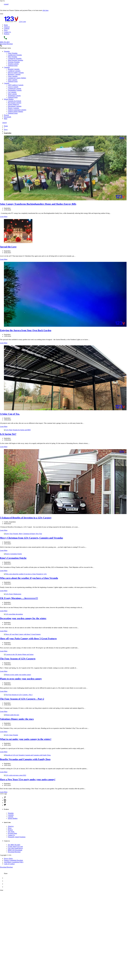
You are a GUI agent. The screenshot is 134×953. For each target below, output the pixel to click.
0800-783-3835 (5, 42)
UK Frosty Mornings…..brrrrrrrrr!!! (19, 598)
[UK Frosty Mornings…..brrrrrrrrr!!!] (12, 594)
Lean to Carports (13, 87)
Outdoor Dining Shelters (15, 111)
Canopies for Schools (14, 101)
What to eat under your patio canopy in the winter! (25, 739)
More (5, 118)
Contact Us (7, 32)
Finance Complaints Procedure (13, 860)
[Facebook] (5, 798)
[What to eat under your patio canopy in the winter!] (11, 735)
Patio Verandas (12, 56)
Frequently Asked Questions (16, 837)
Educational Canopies (14, 106)
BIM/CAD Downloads (15, 850)
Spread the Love (8, 246)
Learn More (3, 216)
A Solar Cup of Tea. (10, 414)
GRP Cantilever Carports (15, 85)
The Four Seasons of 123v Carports (17, 658)
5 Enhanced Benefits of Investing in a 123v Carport (25, 517)
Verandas (7, 51)
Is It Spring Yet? (8, 434)
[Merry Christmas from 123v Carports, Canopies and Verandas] (23, 533)
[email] (5, 881)
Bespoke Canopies (13, 69)
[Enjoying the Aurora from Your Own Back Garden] (65, 326)
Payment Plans (12, 833)
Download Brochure (6, 44)
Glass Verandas (12, 53)
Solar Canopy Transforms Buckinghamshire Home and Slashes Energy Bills (38, 204)
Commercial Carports (14, 88)
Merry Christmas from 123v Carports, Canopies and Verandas (31, 538)
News (6, 30)
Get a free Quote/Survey (15, 848)
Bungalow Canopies (14, 74)
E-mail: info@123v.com (15, 846)
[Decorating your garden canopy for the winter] (13, 614)
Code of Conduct (9, 864)
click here (45, 10)
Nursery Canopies (13, 108)
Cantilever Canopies (14, 71)
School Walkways (13, 104)
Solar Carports (12, 94)
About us (7, 27)
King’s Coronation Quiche (13, 558)
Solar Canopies (12, 79)
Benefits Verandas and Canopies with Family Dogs (25, 759)
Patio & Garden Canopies (16, 72)
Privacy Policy (8, 858)
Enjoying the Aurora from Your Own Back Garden (25, 330)
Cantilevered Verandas (15, 55)
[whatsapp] (5, 887)
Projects (6, 115)
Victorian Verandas (14, 62)
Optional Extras (13, 65)
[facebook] (5, 878)
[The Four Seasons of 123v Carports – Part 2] (18, 694)
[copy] (5, 884)
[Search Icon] (1, 46)
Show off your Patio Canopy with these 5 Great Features (28, 638)
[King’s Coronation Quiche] (13, 554)
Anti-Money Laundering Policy (13, 862)
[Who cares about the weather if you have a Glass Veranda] (25, 574)
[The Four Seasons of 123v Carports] (18, 654)
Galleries (6, 28)
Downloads (7, 117)
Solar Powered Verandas (15, 60)
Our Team (11, 831)
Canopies (7, 67)
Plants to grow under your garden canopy (21, 678)
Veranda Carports (13, 64)
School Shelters (9, 99)
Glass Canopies (12, 76)
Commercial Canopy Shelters (17, 78)
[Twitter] (5, 805)
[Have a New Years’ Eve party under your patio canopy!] (15, 775)
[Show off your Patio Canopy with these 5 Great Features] (22, 634)
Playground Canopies (14, 102)
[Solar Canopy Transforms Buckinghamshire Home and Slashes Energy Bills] (65, 200)
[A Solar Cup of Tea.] (65, 410)
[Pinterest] (5, 803)
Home (6, 25)
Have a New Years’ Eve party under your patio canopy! (27, 779)
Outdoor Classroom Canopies (17, 110)
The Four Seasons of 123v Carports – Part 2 (22, 699)
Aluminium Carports (14, 95)
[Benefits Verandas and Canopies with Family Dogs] (27, 755)
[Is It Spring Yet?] (17, 430)
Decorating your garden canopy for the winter (23, 618)
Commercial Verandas (14, 58)
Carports (6, 83)
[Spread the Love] (18, 242)
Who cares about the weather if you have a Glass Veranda (29, 578)
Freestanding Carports (14, 90)
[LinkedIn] (5, 800)
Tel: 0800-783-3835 (14, 845)
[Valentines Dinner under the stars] (11, 715)
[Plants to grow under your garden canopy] (17, 674)
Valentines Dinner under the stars (17, 719)
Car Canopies (12, 92)
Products (6, 34)
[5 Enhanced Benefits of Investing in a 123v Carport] (65, 513)
